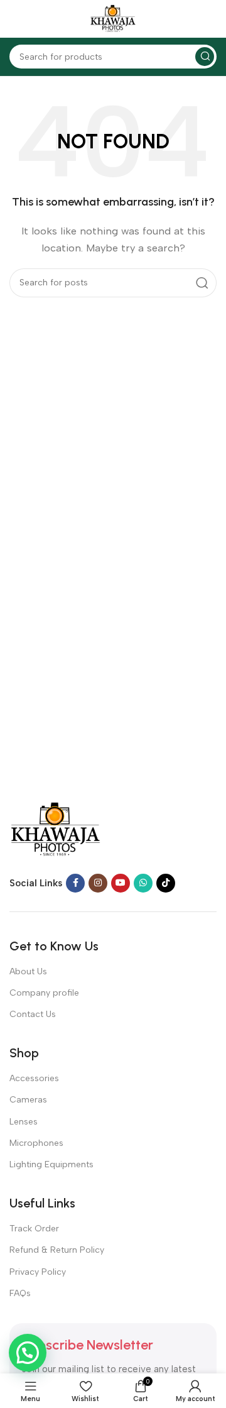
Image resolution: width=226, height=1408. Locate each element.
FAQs (20, 1293)
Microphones (36, 1143)
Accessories (34, 1078)
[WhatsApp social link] (143, 883)
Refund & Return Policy (56, 1250)
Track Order (34, 1228)
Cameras (28, 1099)
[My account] (210, 18)
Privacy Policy (37, 1272)
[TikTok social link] (165, 883)
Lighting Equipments (51, 1164)
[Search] (204, 56)
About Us (28, 971)
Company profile (44, 992)
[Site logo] (113, 18)
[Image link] (55, 829)
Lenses (23, 1121)
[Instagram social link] (98, 883)
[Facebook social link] (75, 883)
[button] (27, 1353)
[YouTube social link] (120, 883)
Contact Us (32, 1014)
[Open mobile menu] (15, 18)
